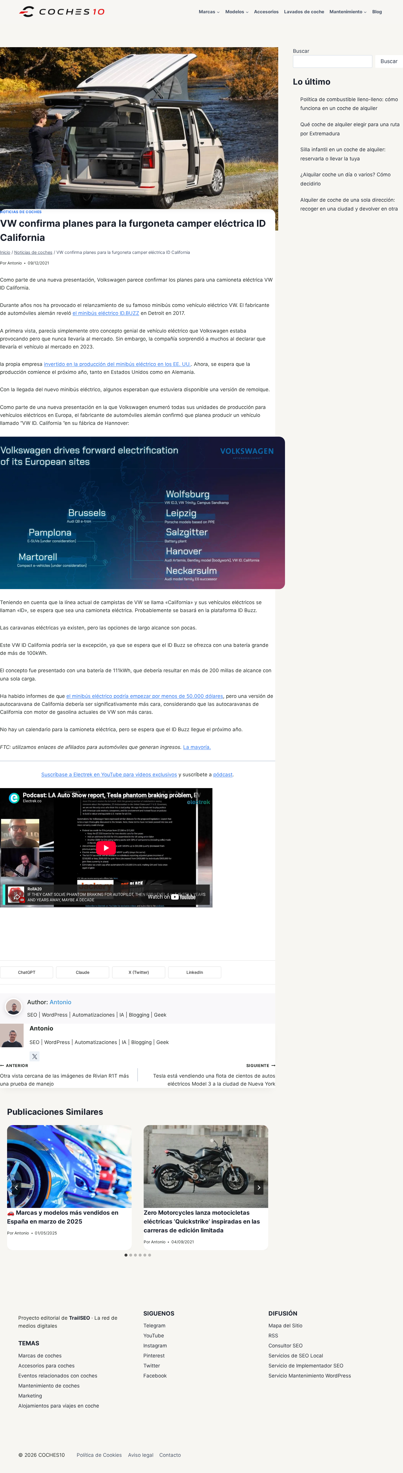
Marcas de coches (40, 1356)
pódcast (222, 774)
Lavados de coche (304, 11)
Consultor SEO (285, 1346)
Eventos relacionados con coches (57, 1376)
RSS (273, 1336)
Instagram (155, 1346)
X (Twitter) (139, 972)
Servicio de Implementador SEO (305, 1366)
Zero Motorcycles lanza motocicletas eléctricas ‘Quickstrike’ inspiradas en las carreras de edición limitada (202, 1221)
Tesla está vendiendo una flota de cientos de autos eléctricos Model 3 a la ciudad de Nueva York (214, 1075)
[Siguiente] (258, 1188)
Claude (82, 972)
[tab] (125, 1255)
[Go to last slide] (16, 1188)
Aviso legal (140, 1455)
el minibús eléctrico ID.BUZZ (106, 313)
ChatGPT (26, 972)
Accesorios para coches (46, 1366)
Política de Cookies (99, 1455)
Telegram (154, 1326)
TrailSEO (79, 1318)
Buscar (301, 51)
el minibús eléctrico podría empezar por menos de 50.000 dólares (144, 696)
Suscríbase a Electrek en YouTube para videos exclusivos (109, 774)
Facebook (155, 1376)
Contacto (170, 1455)
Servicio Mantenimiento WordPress (309, 1376)
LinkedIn (194, 972)
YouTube (153, 1336)
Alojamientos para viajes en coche (58, 1406)
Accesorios (266, 11)
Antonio (14, 263)
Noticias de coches (21, 212)
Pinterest (154, 1356)
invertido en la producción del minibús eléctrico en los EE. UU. (117, 364)
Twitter (151, 1366)
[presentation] (69, 1166)
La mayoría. (197, 747)
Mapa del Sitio (285, 1326)
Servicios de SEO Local (295, 1356)
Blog (377, 11)
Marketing (30, 1396)
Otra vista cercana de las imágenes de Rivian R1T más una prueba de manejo (64, 1075)
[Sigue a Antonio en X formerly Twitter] (35, 1056)
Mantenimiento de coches (49, 1386)
